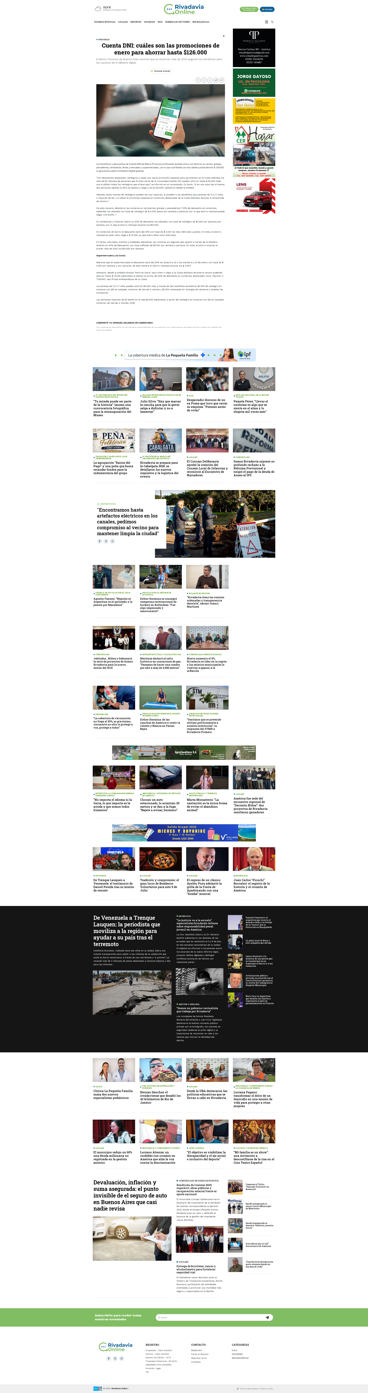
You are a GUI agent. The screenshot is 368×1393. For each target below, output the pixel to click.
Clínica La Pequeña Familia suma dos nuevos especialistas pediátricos (113, 1094)
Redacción (196, 1350)
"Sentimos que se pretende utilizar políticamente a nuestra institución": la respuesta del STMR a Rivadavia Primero (204, 726)
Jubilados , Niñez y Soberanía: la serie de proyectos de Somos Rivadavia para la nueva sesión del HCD (113, 663)
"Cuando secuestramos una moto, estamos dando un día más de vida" (259, 1264)
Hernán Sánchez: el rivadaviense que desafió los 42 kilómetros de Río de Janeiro (160, 1097)
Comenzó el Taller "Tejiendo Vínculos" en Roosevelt (257, 1187)
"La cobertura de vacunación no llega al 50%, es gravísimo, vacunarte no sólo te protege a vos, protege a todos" (113, 722)
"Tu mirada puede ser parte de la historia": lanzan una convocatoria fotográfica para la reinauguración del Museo (112, 408)
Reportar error (199, 1358)
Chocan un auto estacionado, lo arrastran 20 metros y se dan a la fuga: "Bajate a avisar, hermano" (159, 805)
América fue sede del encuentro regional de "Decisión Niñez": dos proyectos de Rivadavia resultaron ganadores (251, 805)
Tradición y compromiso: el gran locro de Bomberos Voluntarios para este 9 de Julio (159, 885)
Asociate (268, 9)
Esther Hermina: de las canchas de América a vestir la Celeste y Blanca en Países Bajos (160, 724)
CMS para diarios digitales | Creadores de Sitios (256, 1389)
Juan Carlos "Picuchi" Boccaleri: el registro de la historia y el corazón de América (252, 885)
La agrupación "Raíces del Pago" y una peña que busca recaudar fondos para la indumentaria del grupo (113, 468)
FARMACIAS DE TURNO (177, 22)
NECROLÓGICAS (200, 22)
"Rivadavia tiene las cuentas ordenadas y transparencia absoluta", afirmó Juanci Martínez (205, 602)
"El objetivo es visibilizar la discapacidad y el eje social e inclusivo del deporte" (206, 1155)
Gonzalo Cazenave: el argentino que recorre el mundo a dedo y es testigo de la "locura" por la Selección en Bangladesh (259, 922)
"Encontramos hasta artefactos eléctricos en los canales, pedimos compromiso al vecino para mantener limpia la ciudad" (128, 521)
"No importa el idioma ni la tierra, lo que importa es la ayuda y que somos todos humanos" (112, 805)
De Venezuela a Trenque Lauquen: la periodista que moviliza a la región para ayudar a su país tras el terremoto (126, 930)
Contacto (196, 1362)
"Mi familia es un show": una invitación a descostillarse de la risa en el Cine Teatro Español (254, 1157)
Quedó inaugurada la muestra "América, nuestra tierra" (259, 1225)
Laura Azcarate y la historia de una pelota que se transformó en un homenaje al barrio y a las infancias (259, 961)
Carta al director (200, 1354)
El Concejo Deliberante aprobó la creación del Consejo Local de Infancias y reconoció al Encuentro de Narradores (207, 468)
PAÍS (160, 22)
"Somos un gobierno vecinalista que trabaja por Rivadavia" (197, 1009)
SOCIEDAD (149, 22)
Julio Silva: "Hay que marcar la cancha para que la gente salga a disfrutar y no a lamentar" (160, 406)
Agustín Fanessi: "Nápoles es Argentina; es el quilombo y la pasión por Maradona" (112, 602)
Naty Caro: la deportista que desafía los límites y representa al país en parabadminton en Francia (260, 1000)
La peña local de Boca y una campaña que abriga (258, 941)
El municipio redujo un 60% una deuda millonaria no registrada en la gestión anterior (112, 1157)
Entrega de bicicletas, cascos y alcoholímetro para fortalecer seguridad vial (196, 1269)
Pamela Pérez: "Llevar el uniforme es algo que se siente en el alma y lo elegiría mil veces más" (251, 406)
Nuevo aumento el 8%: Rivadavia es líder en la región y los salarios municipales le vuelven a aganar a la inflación (207, 665)
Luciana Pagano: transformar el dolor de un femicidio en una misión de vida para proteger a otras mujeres (253, 1099)
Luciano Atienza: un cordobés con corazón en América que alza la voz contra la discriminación (157, 1157)
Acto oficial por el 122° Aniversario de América (258, 1244)
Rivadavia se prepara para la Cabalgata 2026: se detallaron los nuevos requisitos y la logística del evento (159, 469)
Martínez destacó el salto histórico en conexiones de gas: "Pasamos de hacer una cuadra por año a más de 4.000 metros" (160, 663)
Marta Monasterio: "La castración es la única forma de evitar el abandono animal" (207, 805)
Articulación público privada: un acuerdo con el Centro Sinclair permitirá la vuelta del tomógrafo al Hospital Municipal (259, 980)
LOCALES (123, 22)
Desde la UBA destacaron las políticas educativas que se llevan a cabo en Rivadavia (207, 1094)
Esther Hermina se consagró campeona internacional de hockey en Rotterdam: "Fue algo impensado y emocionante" (158, 605)
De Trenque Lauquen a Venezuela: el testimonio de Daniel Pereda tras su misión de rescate (113, 885)
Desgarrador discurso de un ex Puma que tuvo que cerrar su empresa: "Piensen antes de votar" (207, 405)
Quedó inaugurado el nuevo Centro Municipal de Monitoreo (258, 1206)
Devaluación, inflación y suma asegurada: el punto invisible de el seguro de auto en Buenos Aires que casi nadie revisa (130, 1195)
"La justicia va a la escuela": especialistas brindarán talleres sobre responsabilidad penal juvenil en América (197, 924)
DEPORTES (135, 22)
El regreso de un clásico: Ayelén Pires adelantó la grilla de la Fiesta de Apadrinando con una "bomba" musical (204, 887)
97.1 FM (249, 9)
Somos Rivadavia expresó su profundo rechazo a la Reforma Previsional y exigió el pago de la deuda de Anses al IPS (254, 468)
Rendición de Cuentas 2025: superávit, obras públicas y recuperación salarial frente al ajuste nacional (197, 1189)
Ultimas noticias (104, 22)
